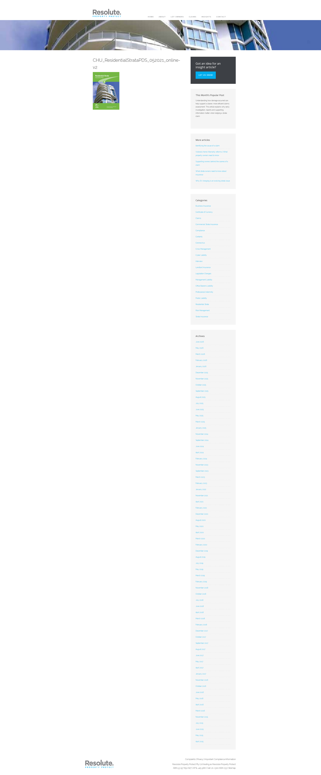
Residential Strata (202, 304)
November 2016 (202, 680)
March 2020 (200, 539)
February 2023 (201, 483)
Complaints (190, 759)
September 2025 (202, 391)
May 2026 (200, 348)
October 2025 (201, 385)
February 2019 (201, 582)
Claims (198, 218)
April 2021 (199, 502)
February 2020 (201, 545)
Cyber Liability (201, 255)
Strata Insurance (202, 317)
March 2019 (200, 575)
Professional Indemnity (204, 292)
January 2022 (201, 489)
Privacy (200, 759)
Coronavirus (200, 243)
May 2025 (199, 416)
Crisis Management (203, 249)
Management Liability (204, 280)
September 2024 (202, 440)
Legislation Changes (203, 274)
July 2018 (199, 600)
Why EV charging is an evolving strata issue (213, 181)
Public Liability (201, 298)
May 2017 (199, 662)
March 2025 (200, 422)
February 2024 (201, 459)
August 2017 (200, 649)
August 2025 (200, 397)
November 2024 (202, 434)
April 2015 (199, 741)
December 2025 (202, 373)
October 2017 (201, 637)
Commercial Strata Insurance (207, 224)
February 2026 (201, 360)
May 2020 (200, 526)
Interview (199, 261)
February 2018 (201, 625)
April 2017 (199, 668)
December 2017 (202, 631)
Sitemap (232, 768)
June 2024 (200, 446)
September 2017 (202, 643)
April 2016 (200, 705)
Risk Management (203, 310)
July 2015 (199, 723)
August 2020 (201, 520)
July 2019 (199, 563)
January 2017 (201, 674)
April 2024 (200, 452)
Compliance (200, 231)
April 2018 (200, 612)
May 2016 (199, 698)
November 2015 (202, 717)
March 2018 (200, 619)
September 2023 (202, 471)
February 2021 (201, 508)
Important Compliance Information (220, 759)
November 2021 (202, 496)
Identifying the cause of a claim (208, 146)
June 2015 (200, 729)
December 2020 (202, 514)
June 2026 (200, 342)
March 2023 (200, 477)
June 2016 (200, 692)
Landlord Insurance (203, 267)
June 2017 (200, 655)
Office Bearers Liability (204, 286)
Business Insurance (203, 206)
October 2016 (201, 686)
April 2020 (200, 532)
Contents (199, 237)
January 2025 (201, 428)
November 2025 (202, 379)
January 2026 (201, 366)
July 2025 (199, 403)
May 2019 (199, 569)
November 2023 (202, 465)
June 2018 (200, 606)
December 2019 (202, 551)
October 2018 (201, 594)
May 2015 (199, 735)
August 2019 (200, 557)
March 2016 (200, 711)
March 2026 (200, 354)
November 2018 (202, 588)
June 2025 (200, 409)
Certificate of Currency (204, 212)
